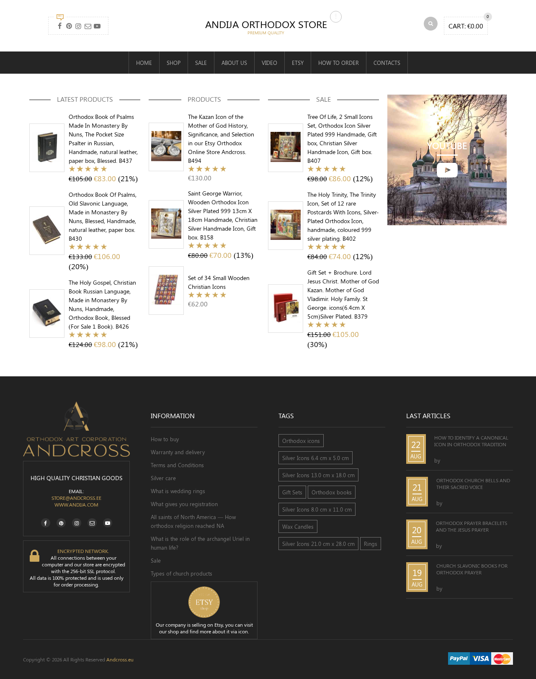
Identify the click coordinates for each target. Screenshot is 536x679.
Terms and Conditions (177, 464)
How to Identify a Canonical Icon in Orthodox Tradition (471, 441)
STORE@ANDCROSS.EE (76, 497)
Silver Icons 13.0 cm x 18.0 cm (318, 474)
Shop (173, 62)
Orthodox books (332, 492)
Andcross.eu (120, 659)
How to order (338, 62)
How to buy (165, 438)
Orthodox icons (301, 440)
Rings (370, 543)
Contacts (387, 62)
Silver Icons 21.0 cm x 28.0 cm (318, 543)
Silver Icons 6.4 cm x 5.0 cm (315, 457)
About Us (234, 62)
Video (269, 62)
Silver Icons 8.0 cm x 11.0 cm (317, 509)
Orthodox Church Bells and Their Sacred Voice (473, 483)
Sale (201, 62)
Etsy (298, 62)
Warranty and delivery (178, 451)
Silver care (163, 477)
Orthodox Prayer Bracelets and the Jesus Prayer (471, 526)
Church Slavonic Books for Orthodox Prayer (472, 569)
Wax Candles (298, 526)
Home (144, 62)
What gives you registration (184, 503)
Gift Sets (292, 492)
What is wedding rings (178, 490)
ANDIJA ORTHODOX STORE (266, 24)
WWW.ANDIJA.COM (76, 504)
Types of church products (181, 573)
